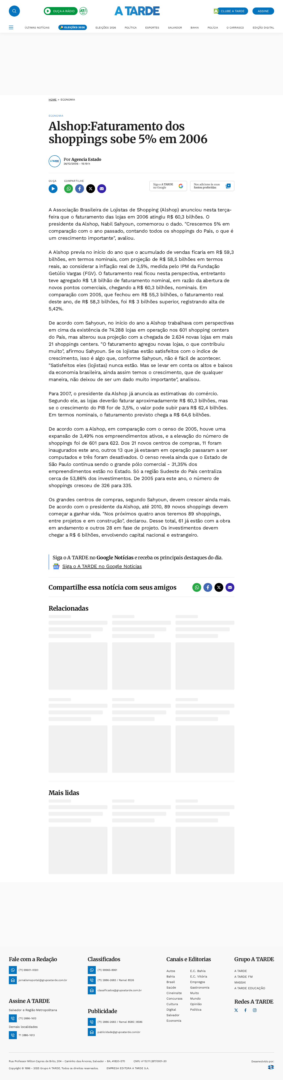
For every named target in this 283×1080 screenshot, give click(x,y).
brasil (170, 982)
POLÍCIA (213, 27)
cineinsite (174, 993)
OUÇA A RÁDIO (64, 11)
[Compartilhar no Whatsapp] (68, 188)
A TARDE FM (243, 976)
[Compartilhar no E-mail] (101, 188)
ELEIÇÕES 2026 (74, 27)
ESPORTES (152, 27)
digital (171, 1009)
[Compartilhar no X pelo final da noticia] (218, 587)
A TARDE (240, 971)
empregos (197, 982)
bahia (170, 976)
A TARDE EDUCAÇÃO (249, 988)
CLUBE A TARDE (233, 11)
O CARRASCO (235, 27)
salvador (173, 1015)
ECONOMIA (68, 99)
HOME (53, 99)
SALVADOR (175, 27)
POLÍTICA (131, 27)
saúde (171, 987)
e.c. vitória (198, 976)
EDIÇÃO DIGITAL (263, 27)
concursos (174, 998)
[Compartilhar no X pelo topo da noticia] (90, 188)
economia (173, 1020)
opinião (196, 1004)
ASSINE (263, 11)
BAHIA (195, 27)
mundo (195, 998)
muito (194, 993)
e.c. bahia (198, 971)
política (195, 1009)
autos (170, 971)
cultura (172, 1004)
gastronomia (199, 987)
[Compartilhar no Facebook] (79, 188)
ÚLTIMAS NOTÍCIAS (37, 27)
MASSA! (240, 982)
